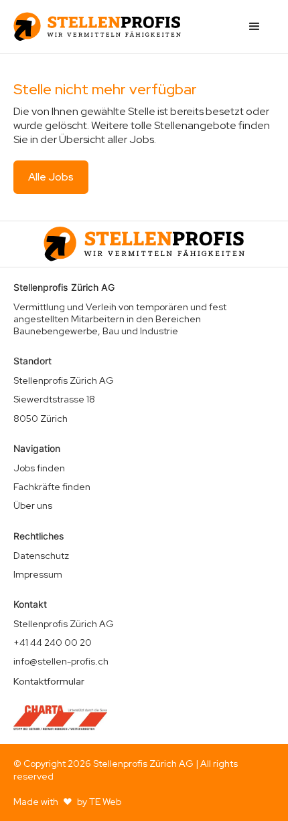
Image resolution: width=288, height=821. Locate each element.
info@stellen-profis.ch (61, 661)
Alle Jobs (51, 177)
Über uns (32, 505)
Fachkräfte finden (51, 487)
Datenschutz (41, 556)
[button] (254, 27)
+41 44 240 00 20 (52, 642)
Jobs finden (39, 468)
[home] (97, 27)
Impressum (37, 574)
